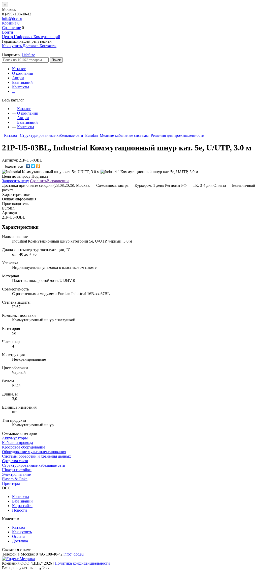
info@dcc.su (12, 18)
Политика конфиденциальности (82, 563)
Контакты (20, 87)
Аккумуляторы (15, 438)
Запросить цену (15, 181)
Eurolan (91, 135)
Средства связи (15, 461)
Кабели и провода (17, 442)
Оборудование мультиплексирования (34, 452)
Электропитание (16, 474)
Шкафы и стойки (16, 470)
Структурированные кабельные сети (51, 135)
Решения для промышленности (177, 135)
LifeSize (28, 55)
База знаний (22, 82)
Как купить (22, 532)
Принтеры (11, 483)
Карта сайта (22, 506)
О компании (22, 73)
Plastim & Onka (14, 479)
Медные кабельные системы (124, 135)
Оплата (18, 536)
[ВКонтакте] (27, 166)
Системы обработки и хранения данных (36, 456)
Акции (18, 78)
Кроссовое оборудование (23, 447)
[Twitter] (33, 166)
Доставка (20, 541)
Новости (19, 510)
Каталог (19, 69)
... (13, 91)
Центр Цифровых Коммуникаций (31, 37)
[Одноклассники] (38, 166)
